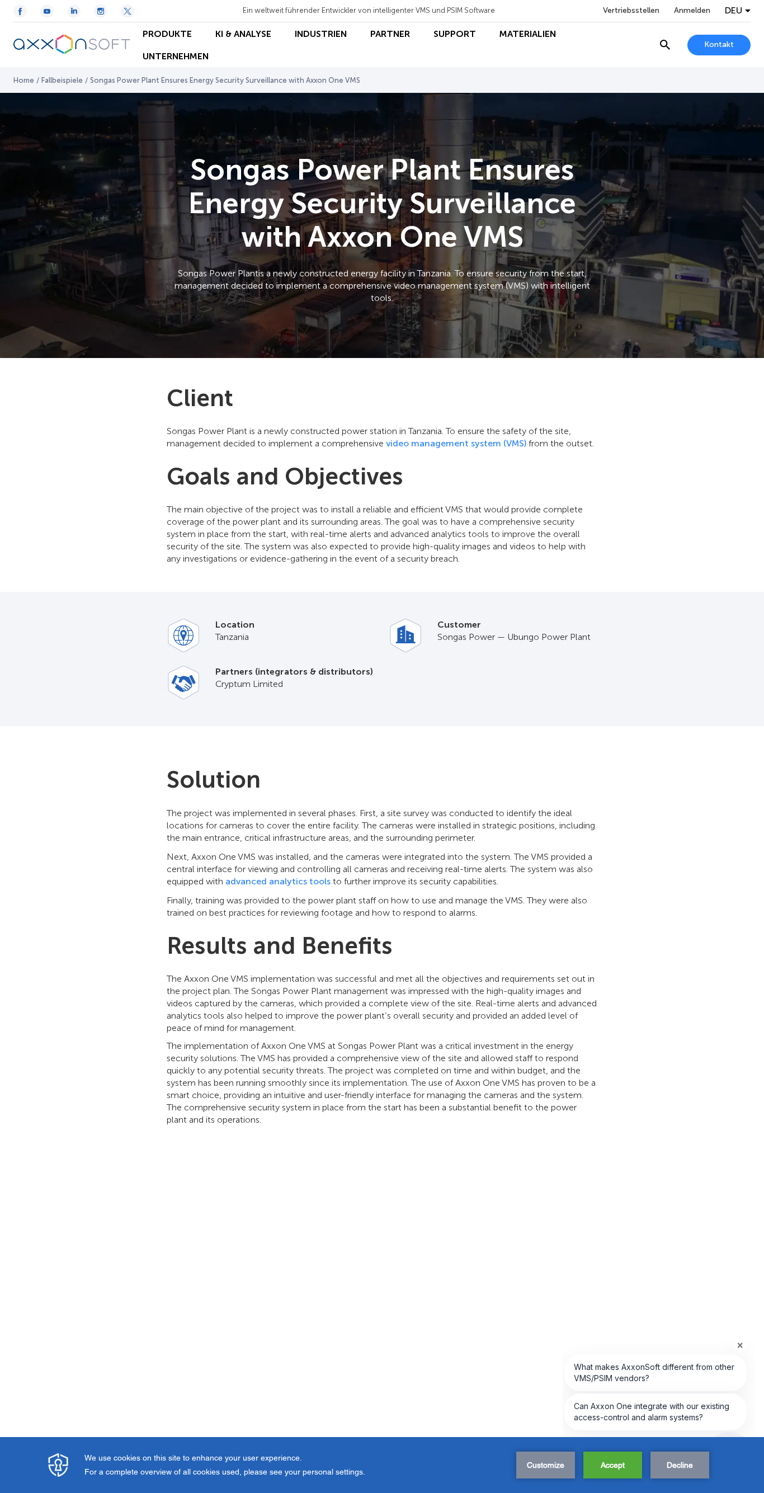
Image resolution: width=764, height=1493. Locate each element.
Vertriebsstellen (631, 10)
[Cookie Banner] (382, 1465)
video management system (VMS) (456, 443)
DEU (733, 11)
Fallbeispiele (62, 80)
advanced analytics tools (278, 881)
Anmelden (692, 10)
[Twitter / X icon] (127, 11)
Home (23, 80)
